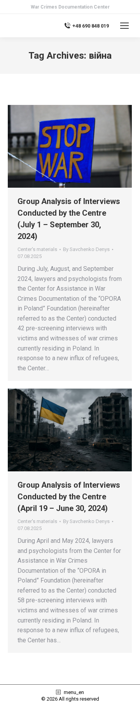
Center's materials (37, 249)
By (86, 249)
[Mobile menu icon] (124, 25)
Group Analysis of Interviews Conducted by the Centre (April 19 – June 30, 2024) (69, 496)
